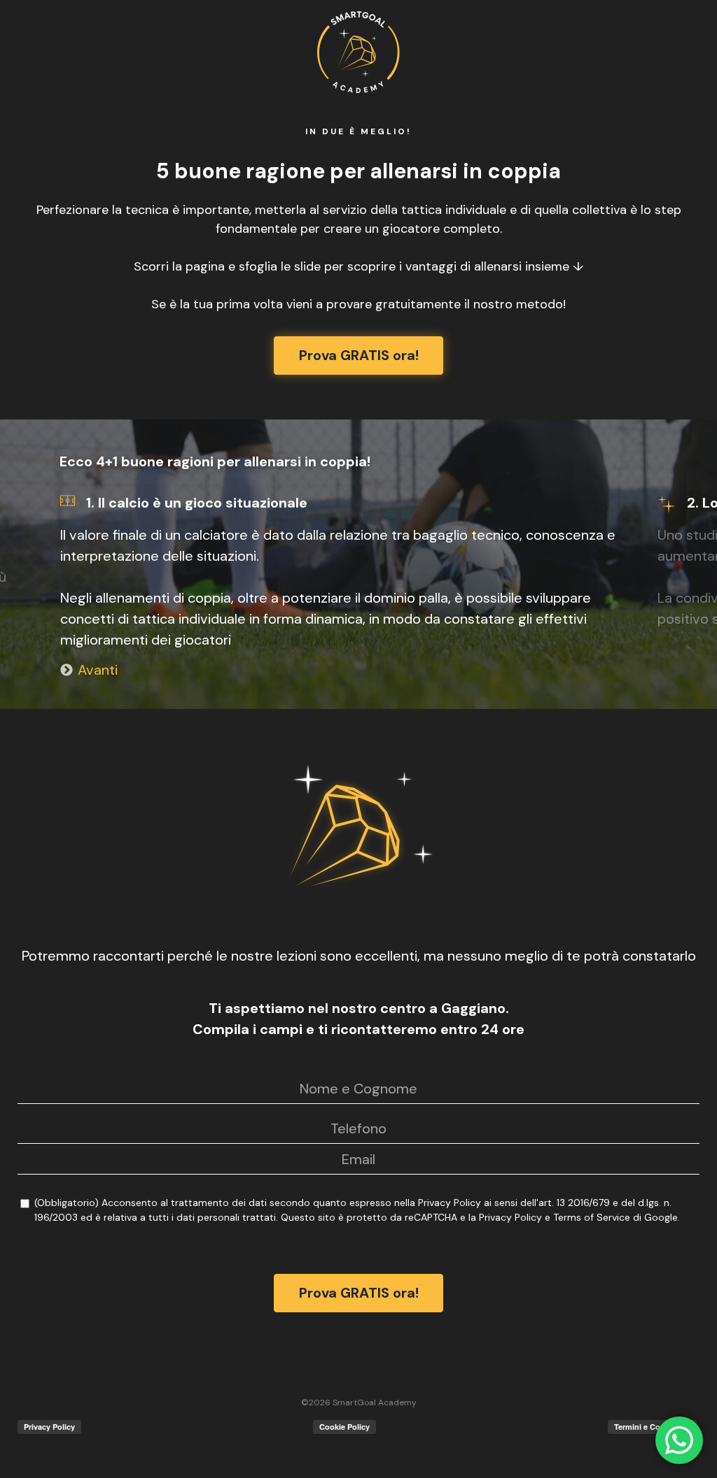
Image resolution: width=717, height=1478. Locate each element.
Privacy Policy (449, 1202)
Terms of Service (591, 1217)
